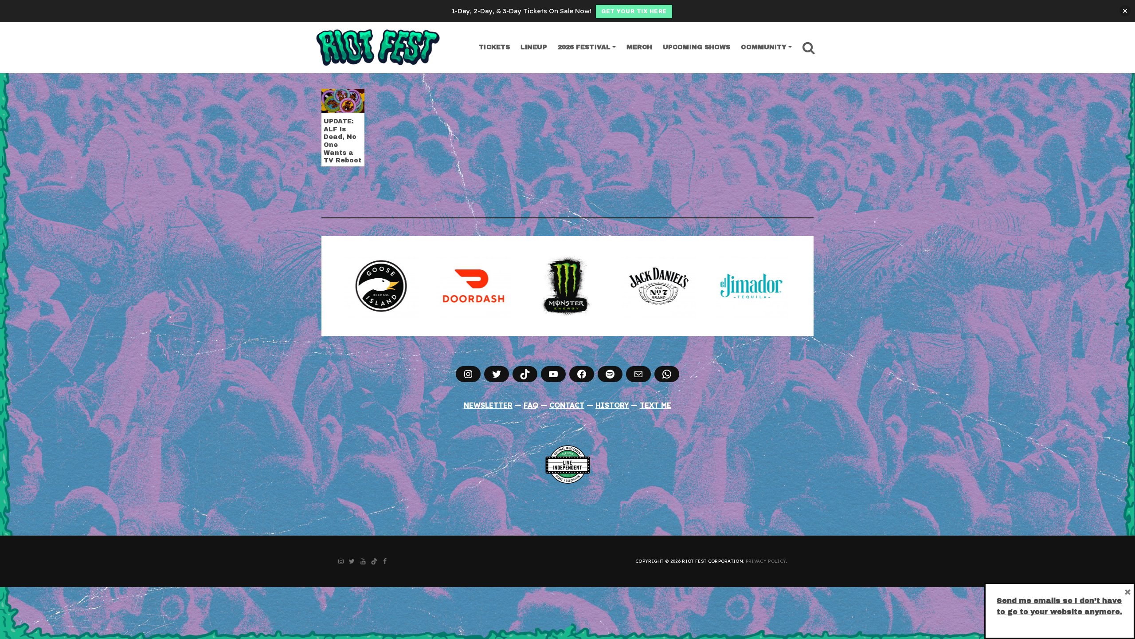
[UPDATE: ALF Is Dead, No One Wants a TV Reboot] (342, 99)
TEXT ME (655, 405)
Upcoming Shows (696, 47)
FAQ (531, 405)
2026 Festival (584, 47)
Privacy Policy (766, 561)
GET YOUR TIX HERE (634, 11)
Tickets (494, 47)
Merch (639, 47)
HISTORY (612, 405)
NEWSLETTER (488, 405)
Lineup (534, 47)
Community (764, 47)
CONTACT (566, 405)
